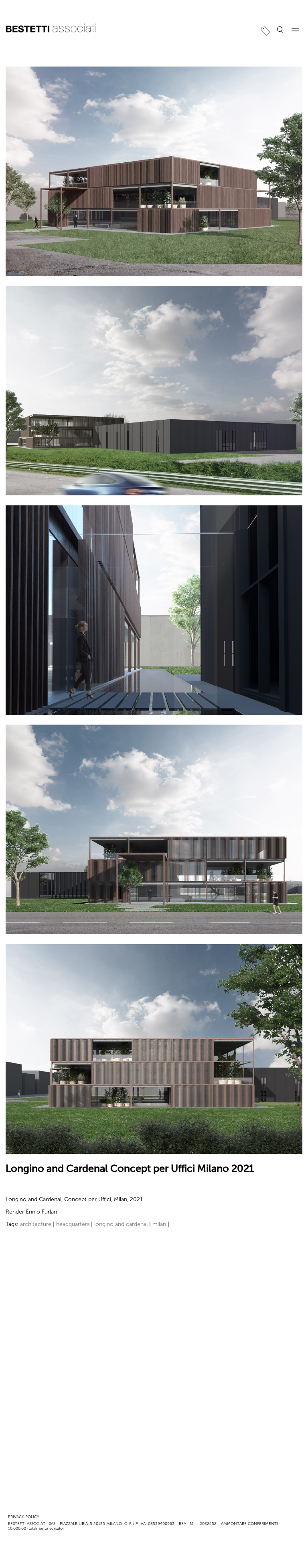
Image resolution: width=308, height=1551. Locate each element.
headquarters (72, 1224)
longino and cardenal (121, 1224)
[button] (280, 30)
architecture (35, 1224)
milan (159, 1224)
